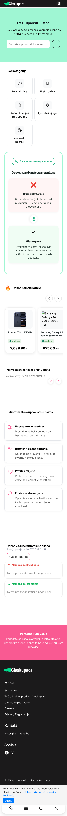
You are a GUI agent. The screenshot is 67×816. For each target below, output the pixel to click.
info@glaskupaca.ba (16, 733)
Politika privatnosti (15, 780)
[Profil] (56, 808)
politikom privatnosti (33, 792)
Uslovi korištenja (40, 780)
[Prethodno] (51, 381)
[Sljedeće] (59, 381)
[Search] (56, 44)
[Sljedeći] (58, 298)
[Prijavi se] (59, 3)
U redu (8, 800)
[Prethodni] (49, 298)
